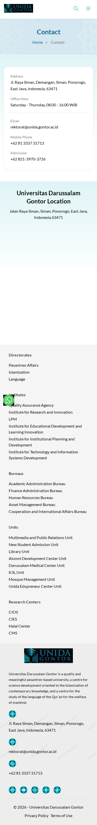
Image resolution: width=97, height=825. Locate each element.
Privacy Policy (36, 815)
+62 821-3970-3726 (28, 159)
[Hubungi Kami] (8, 400)
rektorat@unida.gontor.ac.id (34, 126)
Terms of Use (61, 815)
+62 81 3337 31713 (27, 143)
